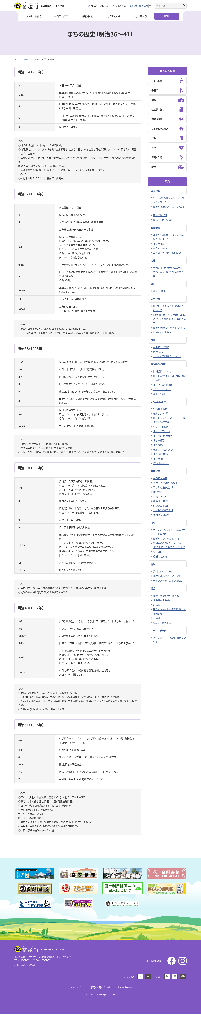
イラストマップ (160, 248)
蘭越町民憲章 (160, 478)
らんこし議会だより (163, 622)
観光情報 (155, 227)
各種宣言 (155, 471)
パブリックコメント (162, 389)
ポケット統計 (159, 291)
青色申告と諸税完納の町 (166, 483)
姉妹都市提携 (160, 409)
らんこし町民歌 (161, 426)
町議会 (156, 604)
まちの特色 (158, 458)
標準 (183, 976)
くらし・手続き (34, 16)
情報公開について (162, 371)
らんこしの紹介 (158, 401)
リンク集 (157, 552)
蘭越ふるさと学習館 (163, 220)
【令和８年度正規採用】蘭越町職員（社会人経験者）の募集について (169, 319)
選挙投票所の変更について (167, 576)
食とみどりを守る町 (163, 510)
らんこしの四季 (160, 413)
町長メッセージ (161, 463)
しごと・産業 (113, 16)
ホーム (17, 59)
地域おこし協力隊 (162, 332)
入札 (153, 260)
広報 (153, 340)
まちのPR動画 (160, 243)
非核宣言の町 (160, 496)
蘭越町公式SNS (161, 347)
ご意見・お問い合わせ (99, 987)
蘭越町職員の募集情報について (169, 327)
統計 (153, 284)
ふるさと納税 (159, 394)
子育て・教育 (61, 16)
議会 (153, 588)
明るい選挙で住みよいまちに (167, 580)
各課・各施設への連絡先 (25, 965)
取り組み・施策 (158, 364)
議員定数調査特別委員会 (166, 595)
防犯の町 (157, 492)
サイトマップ (75, 987)
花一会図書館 (160, 215)
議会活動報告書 (161, 600)
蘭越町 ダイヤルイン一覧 (166, 538)
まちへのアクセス (161, 431)
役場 (153, 522)
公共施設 (155, 190)
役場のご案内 (160, 556)
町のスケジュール (99, 5)
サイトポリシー (125, 987)
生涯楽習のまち (161, 515)
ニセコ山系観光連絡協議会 (167, 252)
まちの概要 (158, 440)
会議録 (156, 618)
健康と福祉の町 (161, 505)
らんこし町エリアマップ (164, 449)
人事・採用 (156, 299)
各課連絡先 (120, 5)
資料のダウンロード (163, 571)
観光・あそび (140, 16)
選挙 (153, 564)
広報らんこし (159, 352)
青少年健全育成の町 (163, 487)
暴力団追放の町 (161, 501)
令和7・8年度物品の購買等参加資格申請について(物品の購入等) (169, 272)
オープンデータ (158, 630)
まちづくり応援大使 (163, 436)
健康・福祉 (87, 16)
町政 (166, 16)
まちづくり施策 (160, 454)
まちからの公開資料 (163, 384)
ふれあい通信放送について (167, 356)
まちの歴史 (158, 445)
